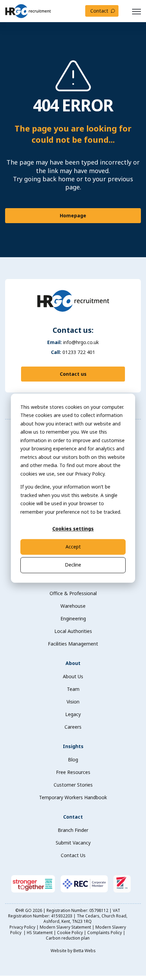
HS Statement (40, 932)
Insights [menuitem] (73, 746)
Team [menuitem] (73, 689)
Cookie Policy (70, 932)
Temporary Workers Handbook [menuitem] (73, 797)
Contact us (73, 374)
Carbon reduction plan (68, 938)
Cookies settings (73, 528)
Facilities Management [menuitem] (73, 643)
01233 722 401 (78, 352)
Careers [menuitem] (73, 727)
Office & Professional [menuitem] (73, 593)
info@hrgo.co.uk (81, 342)
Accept (73, 547)
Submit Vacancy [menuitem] (73, 842)
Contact (99, 10)
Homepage (73, 215)
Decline (73, 565)
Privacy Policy (22, 927)
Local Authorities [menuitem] (73, 631)
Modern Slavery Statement (65, 927)
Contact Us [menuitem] (73, 855)
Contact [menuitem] (73, 817)
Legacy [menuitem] (73, 714)
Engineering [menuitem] (73, 618)
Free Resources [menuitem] (73, 772)
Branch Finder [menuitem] (73, 830)
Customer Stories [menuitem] (73, 784)
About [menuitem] (73, 663)
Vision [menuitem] (73, 701)
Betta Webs (84, 951)
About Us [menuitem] (73, 676)
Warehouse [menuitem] (73, 606)
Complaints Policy (104, 932)
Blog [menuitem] (73, 759)
